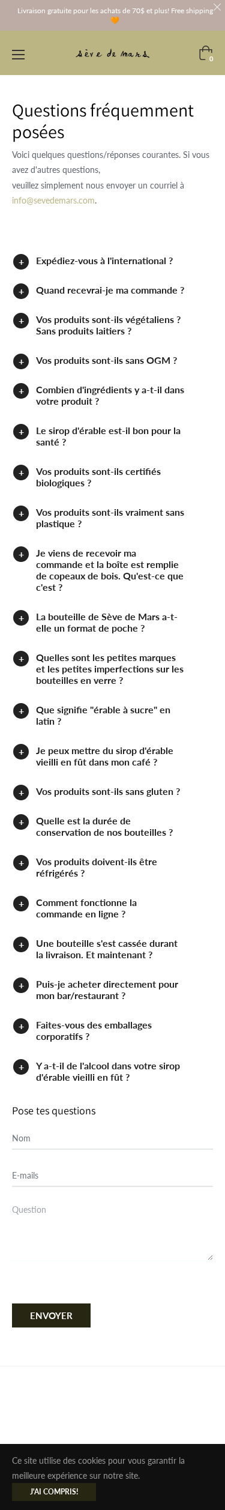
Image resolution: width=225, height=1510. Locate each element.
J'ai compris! (54, 1491)
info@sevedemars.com (53, 200)
